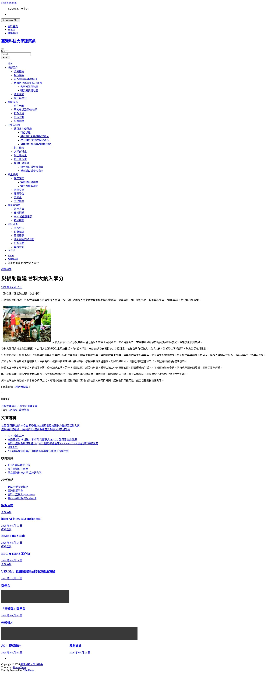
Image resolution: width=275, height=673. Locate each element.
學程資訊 (19, 247)
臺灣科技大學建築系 (18, 41)
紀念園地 (19, 121)
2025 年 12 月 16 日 (11, 578)
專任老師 (19, 105)
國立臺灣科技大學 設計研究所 (24, 472)
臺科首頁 (13, 26)
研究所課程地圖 (29, 90)
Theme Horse (19, 667)
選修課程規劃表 (29, 182)
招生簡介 (19, 147)
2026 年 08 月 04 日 (11, 652)
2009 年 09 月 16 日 (11, 287)
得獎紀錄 (19, 231)
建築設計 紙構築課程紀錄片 (36, 144)
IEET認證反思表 (23, 216)
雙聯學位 (19, 193)
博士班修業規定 (29, 186)
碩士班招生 (20, 155)
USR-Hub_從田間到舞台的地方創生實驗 (28, 571)
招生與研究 (14, 125)
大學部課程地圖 (29, 86)
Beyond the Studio (13, 535)
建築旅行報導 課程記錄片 (34, 136)
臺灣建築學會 (15, 490)
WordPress (28, 670)
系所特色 (19, 75)
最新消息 (13, 224)
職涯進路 (19, 94)
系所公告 (19, 228)
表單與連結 (14, 205)
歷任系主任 (20, 98)
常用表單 (19, 209)
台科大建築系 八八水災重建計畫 (19, 406)
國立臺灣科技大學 (18, 469)
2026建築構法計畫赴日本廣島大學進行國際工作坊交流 (38, 451)
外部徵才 (7, 622)
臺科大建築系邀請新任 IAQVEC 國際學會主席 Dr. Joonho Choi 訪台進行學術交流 (53, 443)
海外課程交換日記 (24, 239)
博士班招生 (20, 159)
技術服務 (19, 220)
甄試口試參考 (21, 163)
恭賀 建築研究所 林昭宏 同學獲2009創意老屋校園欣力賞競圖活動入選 (40, 425)
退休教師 (19, 117)
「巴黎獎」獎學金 (13, 608)
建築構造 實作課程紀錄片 (34, 140)
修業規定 (19, 178)
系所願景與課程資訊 (25, 79)
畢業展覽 (19, 235)
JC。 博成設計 (16, 435)
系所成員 (13, 102)
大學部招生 (20, 151)
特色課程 (25, 132)
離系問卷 (19, 212)
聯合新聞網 (21, 386)
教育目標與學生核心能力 (28, 83)
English (11, 29)
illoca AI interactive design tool (21, 518)
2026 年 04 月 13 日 (11, 560)
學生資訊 (13, 174)
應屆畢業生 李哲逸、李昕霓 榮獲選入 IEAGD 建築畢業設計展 (42, 439)
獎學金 (18, 197)
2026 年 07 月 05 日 (79, 652)
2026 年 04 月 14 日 (11, 542)
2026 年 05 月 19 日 (11, 525)
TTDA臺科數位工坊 (19, 465)
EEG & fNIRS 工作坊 (15, 553)
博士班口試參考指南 (31, 170)
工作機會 (19, 201)
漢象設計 (13, 447)
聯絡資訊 (13, 33)
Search (4, 51)
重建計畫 (24, 410)
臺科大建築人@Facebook (21, 494)
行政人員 (19, 113)
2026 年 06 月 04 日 (11, 615)
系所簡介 (13, 67)
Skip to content (8, 2)
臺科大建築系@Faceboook (22, 498)
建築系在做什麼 (23, 128)
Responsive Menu (11, 20)
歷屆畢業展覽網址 (18, 487)
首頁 (10, 63)
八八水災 (12, 410)
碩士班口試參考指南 (31, 167)
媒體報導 (6, 269)
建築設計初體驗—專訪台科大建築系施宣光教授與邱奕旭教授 (35, 429)
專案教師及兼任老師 (25, 109)
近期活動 (19, 243)
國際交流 (19, 189)
